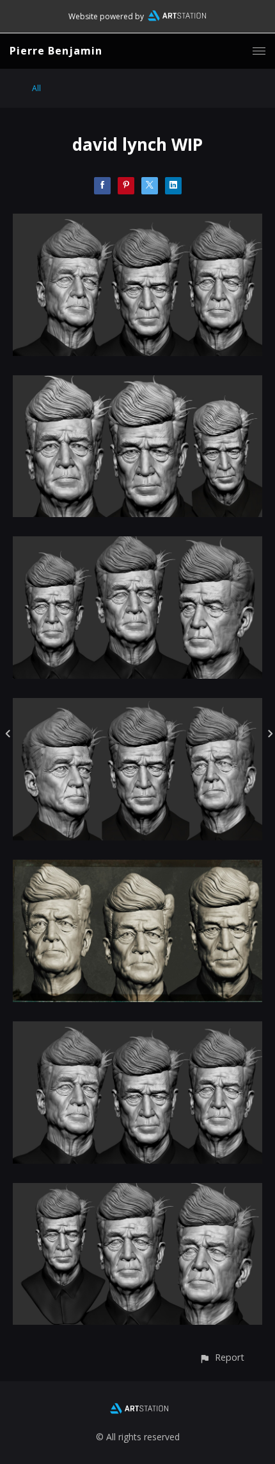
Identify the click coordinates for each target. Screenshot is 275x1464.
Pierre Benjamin (56, 51)
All (36, 88)
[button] (221, 1357)
